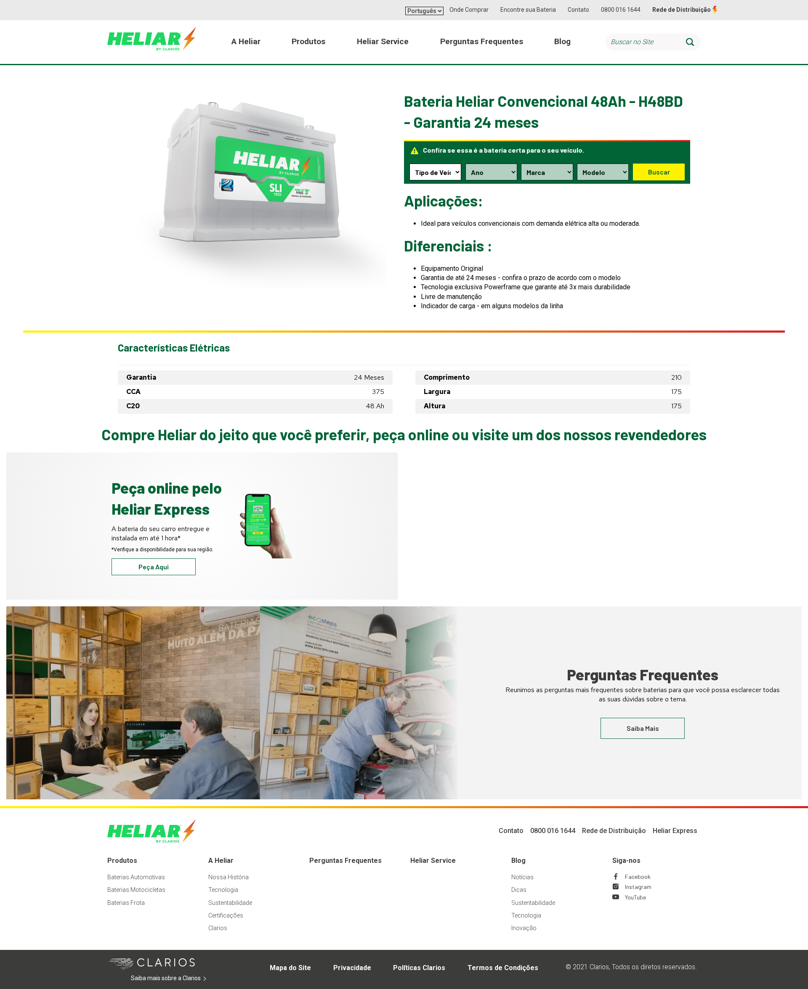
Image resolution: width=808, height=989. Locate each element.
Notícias (522, 877)
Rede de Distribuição (681, 9)
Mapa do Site (290, 968)
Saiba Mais (643, 728)
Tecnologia (223, 889)
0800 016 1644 (621, 9)
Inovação (524, 928)
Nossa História (228, 877)
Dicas (518, 889)
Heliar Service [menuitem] (383, 41)
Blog (518, 861)
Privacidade (352, 968)
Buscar (659, 172)
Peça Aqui (153, 567)
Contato (578, 9)
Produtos (122, 861)
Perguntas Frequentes (345, 861)
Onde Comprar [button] (469, 9)
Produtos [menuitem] (308, 41)
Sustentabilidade (230, 902)
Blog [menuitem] (562, 41)
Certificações (225, 915)
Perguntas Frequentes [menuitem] (481, 41)
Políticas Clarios (419, 968)
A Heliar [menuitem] (245, 41)
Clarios (217, 928)
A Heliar (221, 861)
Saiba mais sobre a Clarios (178, 978)
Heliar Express (675, 831)
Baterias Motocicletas (136, 889)
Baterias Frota (126, 902)
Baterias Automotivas (136, 877)
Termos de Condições (503, 968)
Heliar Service (433, 861)
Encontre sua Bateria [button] (528, 9)
